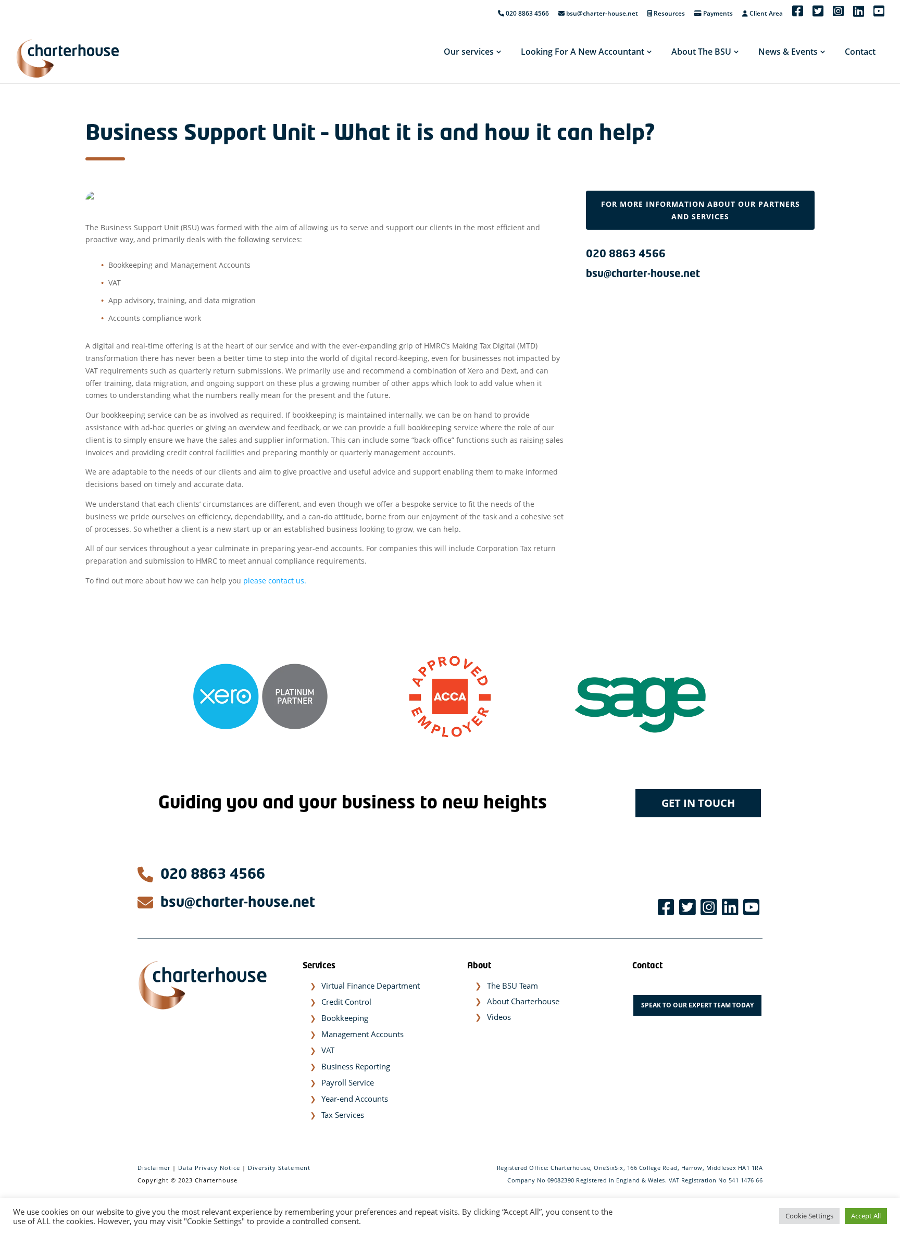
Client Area (765, 14)
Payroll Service (347, 1082)
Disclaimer (154, 1167)
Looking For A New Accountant (582, 51)
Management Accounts (362, 1034)
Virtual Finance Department (370, 985)
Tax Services (342, 1115)
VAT (327, 1050)
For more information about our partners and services (700, 210)
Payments (717, 14)
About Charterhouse (523, 1001)
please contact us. (274, 580)
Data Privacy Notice (209, 1167)
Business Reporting (355, 1066)
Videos (499, 1017)
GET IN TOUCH (698, 803)
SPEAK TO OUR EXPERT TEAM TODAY (697, 1005)
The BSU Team (512, 985)
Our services (469, 51)
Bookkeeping (344, 1018)
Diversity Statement (279, 1167)
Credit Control (346, 1001)
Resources (668, 14)
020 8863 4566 (526, 14)
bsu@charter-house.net (602, 14)
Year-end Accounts (354, 1098)
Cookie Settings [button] (809, 1215)
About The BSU (701, 51)
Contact (860, 51)
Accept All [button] (866, 1215)
